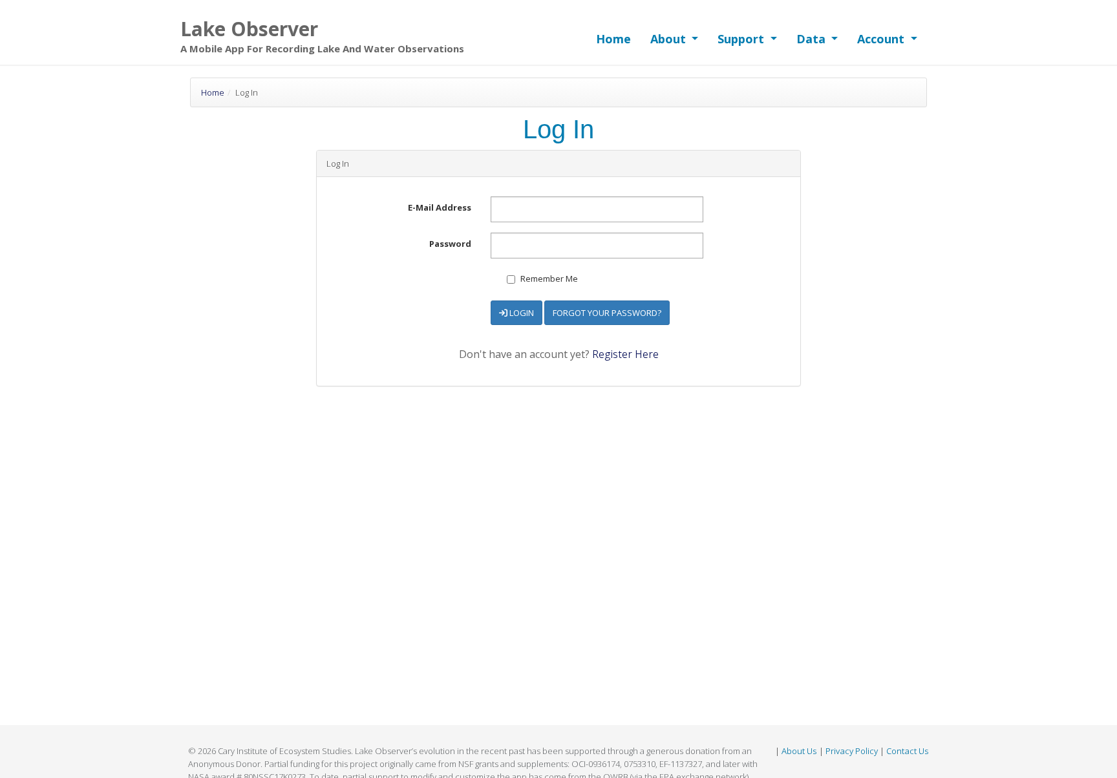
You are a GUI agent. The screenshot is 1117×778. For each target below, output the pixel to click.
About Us (799, 751)
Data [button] (812, 39)
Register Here (625, 354)
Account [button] (882, 39)
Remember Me (548, 278)
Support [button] (742, 39)
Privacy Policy (851, 751)
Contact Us (907, 751)
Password (450, 243)
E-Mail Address (439, 207)
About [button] (669, 39)
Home (613, 39)
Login (520, 313)
